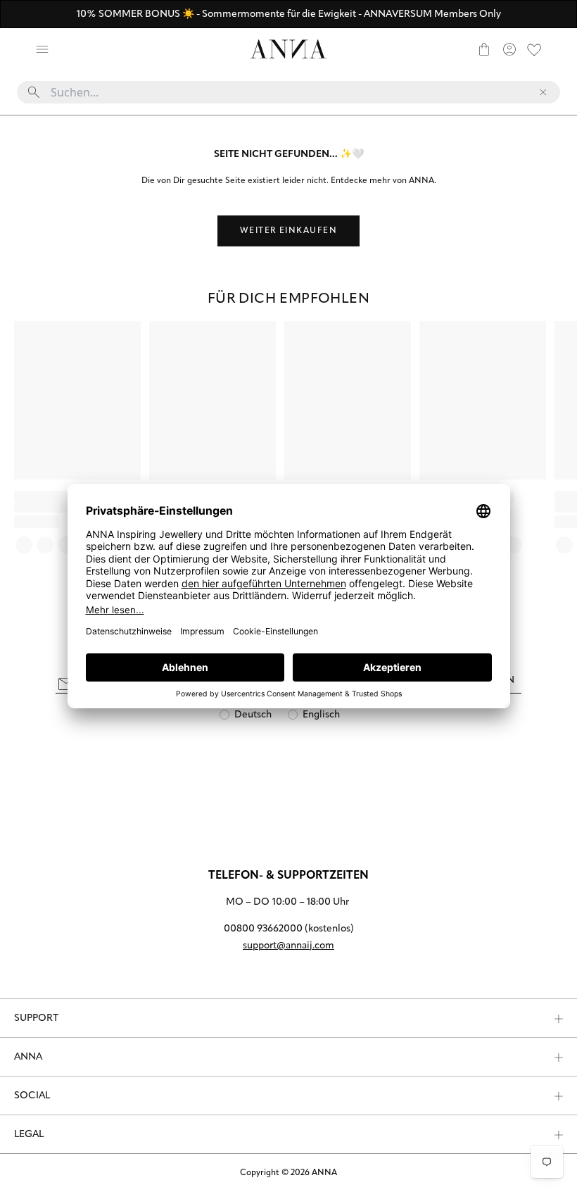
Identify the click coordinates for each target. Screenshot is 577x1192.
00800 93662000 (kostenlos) (289, 929)
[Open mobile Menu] (42, 49)
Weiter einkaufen (288, 231)
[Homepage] (288, 48)
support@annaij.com (288, 946)
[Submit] (33, 92)
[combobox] (288, 98)
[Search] (67, 49)
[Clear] (543, 92)
